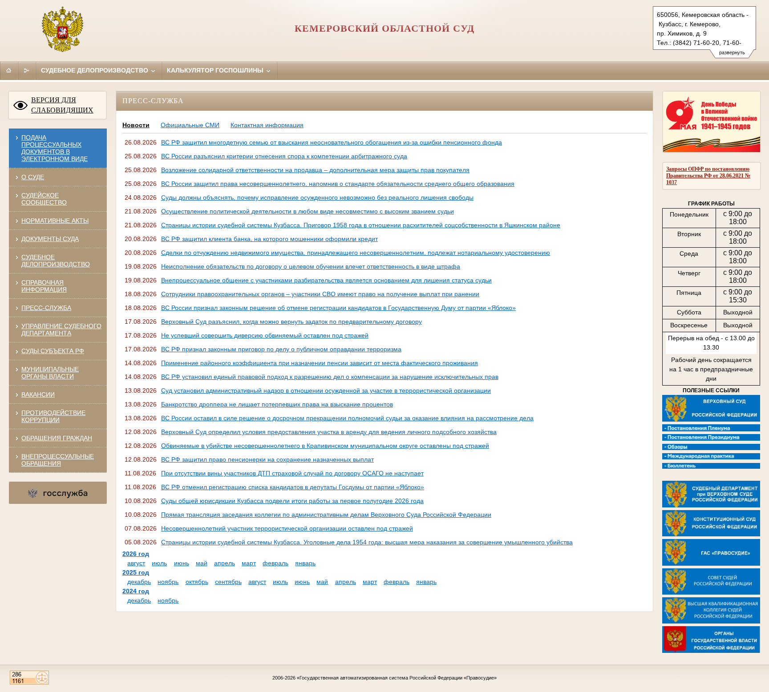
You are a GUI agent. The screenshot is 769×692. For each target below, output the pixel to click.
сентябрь (228, 581)
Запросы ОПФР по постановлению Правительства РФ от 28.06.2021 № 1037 (708, 175)
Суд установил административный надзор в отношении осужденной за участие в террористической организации (326, 390)
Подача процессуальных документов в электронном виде (54, 148)
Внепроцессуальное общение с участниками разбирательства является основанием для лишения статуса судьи (326, 280)
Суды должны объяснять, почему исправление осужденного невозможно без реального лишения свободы (317, 197)
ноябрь (168, 581)
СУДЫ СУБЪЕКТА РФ (52, 350)
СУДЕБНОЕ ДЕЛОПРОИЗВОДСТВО (55, 260)
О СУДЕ (32, 177)
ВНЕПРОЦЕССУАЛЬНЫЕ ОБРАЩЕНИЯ (57, 460)
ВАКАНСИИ (38, 394)
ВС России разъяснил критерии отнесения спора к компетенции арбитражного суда (284, 156)
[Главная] (9, 70)
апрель (224, 563)
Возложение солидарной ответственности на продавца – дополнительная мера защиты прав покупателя (315, 169)
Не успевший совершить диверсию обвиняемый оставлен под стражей (264, 335)
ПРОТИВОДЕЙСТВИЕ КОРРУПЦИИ (53, 416)
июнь (181, 563)
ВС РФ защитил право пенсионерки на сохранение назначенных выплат (267, 459)
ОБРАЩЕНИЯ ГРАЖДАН (56, 438)
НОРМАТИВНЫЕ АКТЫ (55, 220)
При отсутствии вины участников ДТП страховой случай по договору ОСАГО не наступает (292, 473)
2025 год (135, 572)
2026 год (135, 553)
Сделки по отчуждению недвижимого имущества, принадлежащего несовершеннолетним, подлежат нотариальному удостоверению (355, 252)
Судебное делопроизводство (95, 70)
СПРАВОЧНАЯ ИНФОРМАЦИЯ (44, 286)
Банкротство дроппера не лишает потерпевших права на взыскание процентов (277, 404)
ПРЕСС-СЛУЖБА (46, 307)
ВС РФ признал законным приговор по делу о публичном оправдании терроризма (281, 349)
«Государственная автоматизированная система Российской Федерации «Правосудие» (397, 677)
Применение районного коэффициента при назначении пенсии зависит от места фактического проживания (319, 362)
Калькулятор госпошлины (216, 70)
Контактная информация (267, 125)
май (201, 563)
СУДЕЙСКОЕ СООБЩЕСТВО (44, 199)
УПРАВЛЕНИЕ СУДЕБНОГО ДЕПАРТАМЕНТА (61, 329)
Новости (136, 125)
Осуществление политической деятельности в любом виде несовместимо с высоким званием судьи (307, 211)
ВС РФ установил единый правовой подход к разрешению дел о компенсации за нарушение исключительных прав (329, 376)
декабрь (139, 581)
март (249, 563)
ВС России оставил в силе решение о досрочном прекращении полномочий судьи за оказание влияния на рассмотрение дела (347, 418)
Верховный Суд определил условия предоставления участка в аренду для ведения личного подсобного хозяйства (329, 431)
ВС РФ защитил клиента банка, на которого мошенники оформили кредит (269, 238)
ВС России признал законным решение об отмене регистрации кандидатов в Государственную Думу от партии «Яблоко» (338, 307)
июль (159, 563)
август (136, 563)
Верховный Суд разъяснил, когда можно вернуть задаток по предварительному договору (291, 321)
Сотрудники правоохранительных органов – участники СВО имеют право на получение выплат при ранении (320, 294)
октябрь (197, 581)
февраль (275, 563)
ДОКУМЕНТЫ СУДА (50, 238)
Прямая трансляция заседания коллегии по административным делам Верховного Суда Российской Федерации (326, 514)
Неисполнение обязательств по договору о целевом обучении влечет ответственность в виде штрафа (310, 266)
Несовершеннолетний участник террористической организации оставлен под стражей (287, 528)
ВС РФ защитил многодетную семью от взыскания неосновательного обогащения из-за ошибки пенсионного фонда (331, 142)
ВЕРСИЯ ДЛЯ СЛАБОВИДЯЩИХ (62, 105)
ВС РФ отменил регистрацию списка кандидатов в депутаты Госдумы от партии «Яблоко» (292, 487)
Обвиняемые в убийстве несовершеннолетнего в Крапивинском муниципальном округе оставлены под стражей (325, 445)
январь (305, 563)
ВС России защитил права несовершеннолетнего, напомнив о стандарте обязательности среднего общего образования (337, 183)
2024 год (135, 591)
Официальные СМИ (190, 125)
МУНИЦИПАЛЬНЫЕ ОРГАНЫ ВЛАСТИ (50, 373)
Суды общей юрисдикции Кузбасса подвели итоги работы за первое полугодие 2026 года (292, 500)
